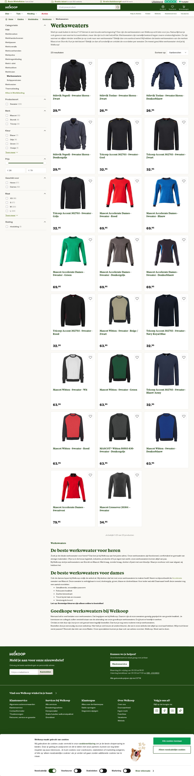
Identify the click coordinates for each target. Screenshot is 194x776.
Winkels (158, 13)
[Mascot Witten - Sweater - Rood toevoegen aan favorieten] (90, 416)
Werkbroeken (11, 33)
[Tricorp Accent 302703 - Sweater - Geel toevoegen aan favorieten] (137, 122)
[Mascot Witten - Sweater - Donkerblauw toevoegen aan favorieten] (183, 416)
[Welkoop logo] (11, 6)
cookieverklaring (87, 743)
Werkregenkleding (13, 59)
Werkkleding (33, 19)
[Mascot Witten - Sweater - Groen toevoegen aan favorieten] (137, 357)
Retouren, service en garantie (22, 717)
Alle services (51, 704)
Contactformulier (17, 711)
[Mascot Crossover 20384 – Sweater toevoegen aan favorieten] (137, 475)
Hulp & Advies (135, 13)
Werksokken (10, 67)
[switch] (77, 771)
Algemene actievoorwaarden (22, 704)
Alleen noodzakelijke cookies (172, 750)
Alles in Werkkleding (14, 92)
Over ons (122, 704)
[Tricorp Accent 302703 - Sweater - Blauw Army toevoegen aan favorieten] (183, 357)
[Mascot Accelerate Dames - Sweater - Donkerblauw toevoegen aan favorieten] (183, 239)
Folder (147, 13)
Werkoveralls (11, 46)
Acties (45, 13)
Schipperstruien (14, 80)
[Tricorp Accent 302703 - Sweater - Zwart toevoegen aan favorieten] (183, 122)
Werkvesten (10, 84)
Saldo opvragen (89, 707)
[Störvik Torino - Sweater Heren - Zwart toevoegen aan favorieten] (137, 63)
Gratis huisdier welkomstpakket (59, 714)
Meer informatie (143, 771)
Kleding (31, 13)
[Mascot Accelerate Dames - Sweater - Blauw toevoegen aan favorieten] (183, 181)
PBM (7, 29)
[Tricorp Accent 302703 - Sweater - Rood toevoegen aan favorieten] (90, 298)
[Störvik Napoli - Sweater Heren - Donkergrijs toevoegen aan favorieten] (90, 122)
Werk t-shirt (10, 63)
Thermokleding (12, 88)
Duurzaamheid (124, 707)
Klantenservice (171, 13)
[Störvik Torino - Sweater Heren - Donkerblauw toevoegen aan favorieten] (183, 63)
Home (10, 19)
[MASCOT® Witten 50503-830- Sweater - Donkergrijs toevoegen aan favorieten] (137, 416)
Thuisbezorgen (16, 714)
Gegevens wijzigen (90, 711)
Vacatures (185, 13)
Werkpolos (10, 55)
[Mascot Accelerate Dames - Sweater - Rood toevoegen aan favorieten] (137, 181)
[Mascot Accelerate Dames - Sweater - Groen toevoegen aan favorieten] (90, 239)
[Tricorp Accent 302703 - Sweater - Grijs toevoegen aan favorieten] (90, 181)
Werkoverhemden (13, 50)
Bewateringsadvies (54, 707)
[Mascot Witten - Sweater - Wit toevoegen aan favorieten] (90, 357)
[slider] (6, 163)
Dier (7, 13)
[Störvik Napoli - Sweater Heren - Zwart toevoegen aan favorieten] (90, 63)
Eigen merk (123, 711)
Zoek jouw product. (67, 7)
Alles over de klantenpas (92, 704)
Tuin (18, 13)
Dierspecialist (52, 711)
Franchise (122, 714)
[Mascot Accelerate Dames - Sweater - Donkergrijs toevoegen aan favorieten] (137, 239)
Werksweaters (62, 19)
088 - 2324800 (152, 673)
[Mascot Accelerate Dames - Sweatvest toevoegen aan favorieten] (90, 475)
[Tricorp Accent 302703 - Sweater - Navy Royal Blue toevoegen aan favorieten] (183, 298)
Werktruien (47, 19)
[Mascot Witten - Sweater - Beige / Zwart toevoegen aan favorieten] (137, 298)
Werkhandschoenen (14, 38)
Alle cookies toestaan (172, 741)
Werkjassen (10, 42)
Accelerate (177, 578)
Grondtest (50, 717)
